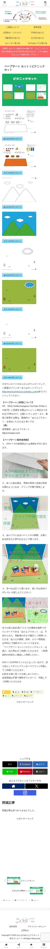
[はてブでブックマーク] (41, 774)
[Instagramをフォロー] (25, 792)
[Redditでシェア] (30, 774)
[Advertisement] (25, 729)
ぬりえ (17, 692)
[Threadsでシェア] (19, 774)
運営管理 (13, 926)
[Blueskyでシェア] (30, 767)
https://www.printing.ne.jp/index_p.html (20, 392)
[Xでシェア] (8, 767)
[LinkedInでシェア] (30, 781)
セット (7, 692)
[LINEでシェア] (8, 781)
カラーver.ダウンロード (12, 172)
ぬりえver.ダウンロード (12, 138)
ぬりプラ (29, 696)
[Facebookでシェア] (8, 774)
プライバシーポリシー (37, 926)
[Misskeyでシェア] (41, 767)
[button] (44, 564)
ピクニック (18, 696)
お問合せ (25, 930)
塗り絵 (26, 692)
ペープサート (37, 692)
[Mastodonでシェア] (19, 767)
